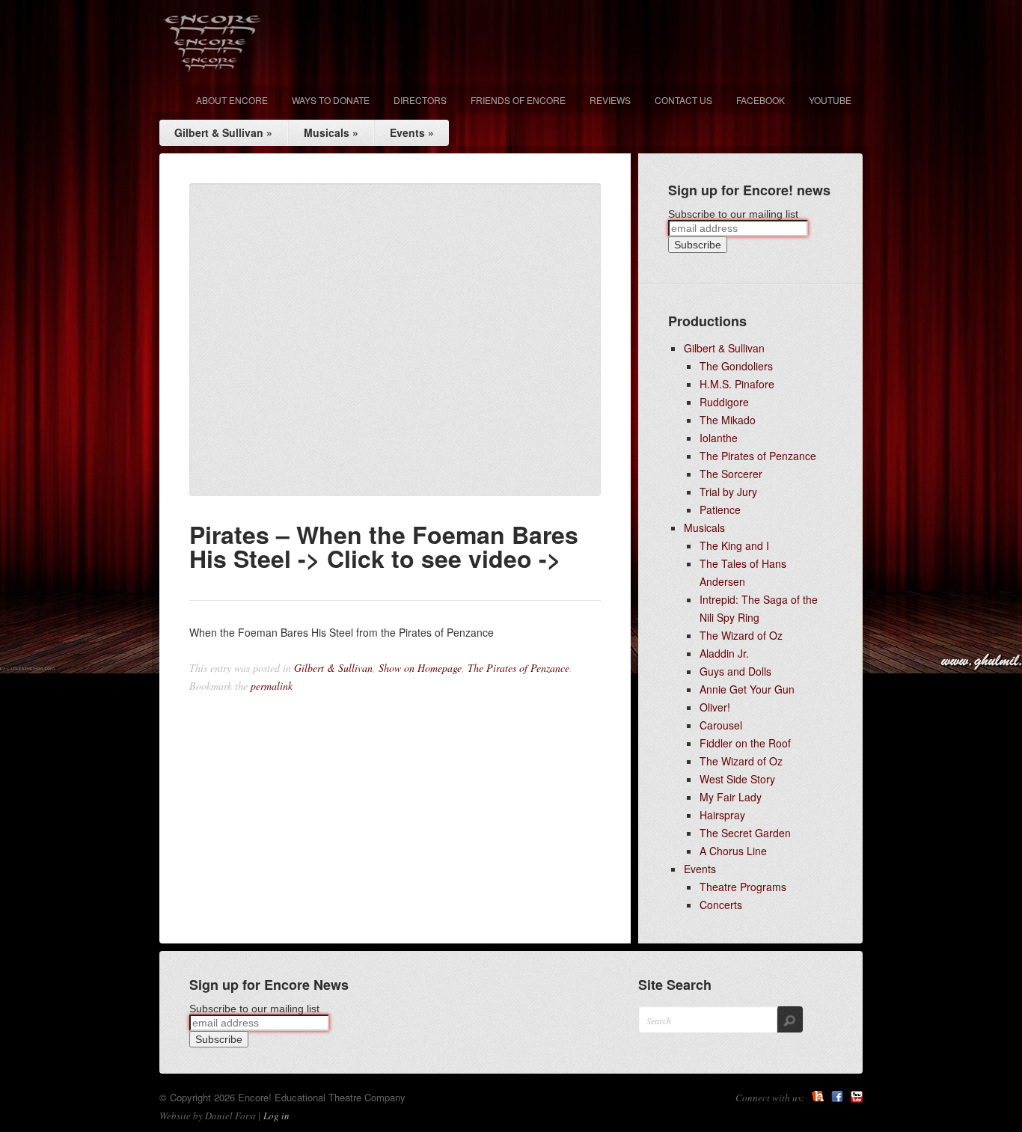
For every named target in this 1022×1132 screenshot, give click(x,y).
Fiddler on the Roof (745, 742)
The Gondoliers (736, 365)
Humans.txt (818, 1097)
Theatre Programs (743, 886)
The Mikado (728, 419)
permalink (272, 686)
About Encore (232, 100)
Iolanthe (719, 437)
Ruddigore (724, 401)
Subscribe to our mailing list (733, 214)
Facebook (760, 100)
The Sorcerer (731, 473)
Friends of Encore (518, 100)
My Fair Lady (731, 796)
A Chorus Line (733, 850)
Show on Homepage (420, 668)
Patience (720, 509)
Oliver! (715, 707)
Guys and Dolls (735, 671)
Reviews (610, 100)
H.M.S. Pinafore (737, 383)
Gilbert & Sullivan (223, 132)
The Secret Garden (745, 832)
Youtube (830, 100)
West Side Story (737, 778)
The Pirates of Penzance (518, 668)
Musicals (331, 132)
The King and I (734, 545)
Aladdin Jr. (724, 653)
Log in (276, 1115)
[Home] (212, 43)
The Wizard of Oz (741, 635)
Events (412, 132)
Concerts (721, 904)
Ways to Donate (331, 100)
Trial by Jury (728, 491)
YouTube (857, 1097)
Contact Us (683, 100)
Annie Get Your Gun (747, 689)
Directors (420, 100)
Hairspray (722, 814)
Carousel (721, 725)
